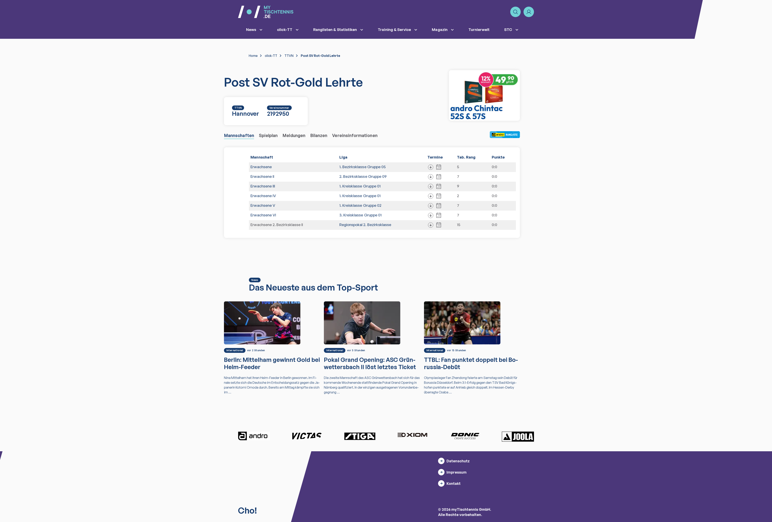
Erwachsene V (262, 205)
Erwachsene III (262, 186)
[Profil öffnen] (529, 12)
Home (253, 56)
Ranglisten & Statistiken (335, 29)
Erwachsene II (262, 176)
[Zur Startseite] (265, 12)
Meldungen (293, 135)
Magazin (439, 29)
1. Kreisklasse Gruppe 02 (360, 205)
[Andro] (254, 436)
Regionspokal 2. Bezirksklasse (365, 224)
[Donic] (465, 436)
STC (508, 29)
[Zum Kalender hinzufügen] (438, 167)
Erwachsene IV (263, 195)
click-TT (284, 29)
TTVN (289, 56)
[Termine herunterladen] (430, 167)
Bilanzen (318, 135)
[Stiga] (360, 436)
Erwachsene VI (263, 215)
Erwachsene (261, 166)
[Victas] (307, 436)
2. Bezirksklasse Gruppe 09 (363, 176)
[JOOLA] (518, 437)
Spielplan (268, 135)
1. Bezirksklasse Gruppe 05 (362, 166)
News (251, 29)
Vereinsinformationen (354, 135)
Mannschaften (239, 135)
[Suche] (515, 12)
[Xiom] (412, 435)
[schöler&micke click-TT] (484, 95)
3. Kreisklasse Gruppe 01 (360, 215)
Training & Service (394, 29)
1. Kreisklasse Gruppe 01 (360, 186)
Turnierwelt (479, 29)
